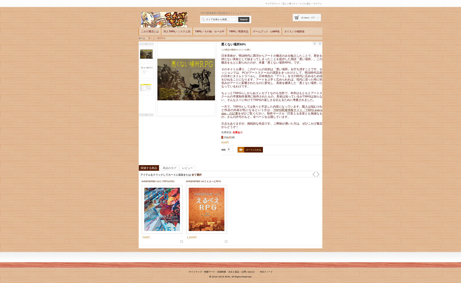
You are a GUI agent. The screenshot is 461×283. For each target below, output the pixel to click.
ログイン (317, 3)
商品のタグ (169, 168)
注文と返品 (233, 271)
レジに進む (305, 3)
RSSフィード (266, 271)
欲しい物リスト (290, 3)
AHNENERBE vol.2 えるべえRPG (203, 181)
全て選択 (197, 174)
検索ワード (209, 271)
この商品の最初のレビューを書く (236, 49)
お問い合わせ (247, 271)
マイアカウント (272, 3)
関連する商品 (149, 168)
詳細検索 (221, 271)
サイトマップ (195, 271)
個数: (223, 149)
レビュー (187, 168)
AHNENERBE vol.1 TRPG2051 (157, 181)
